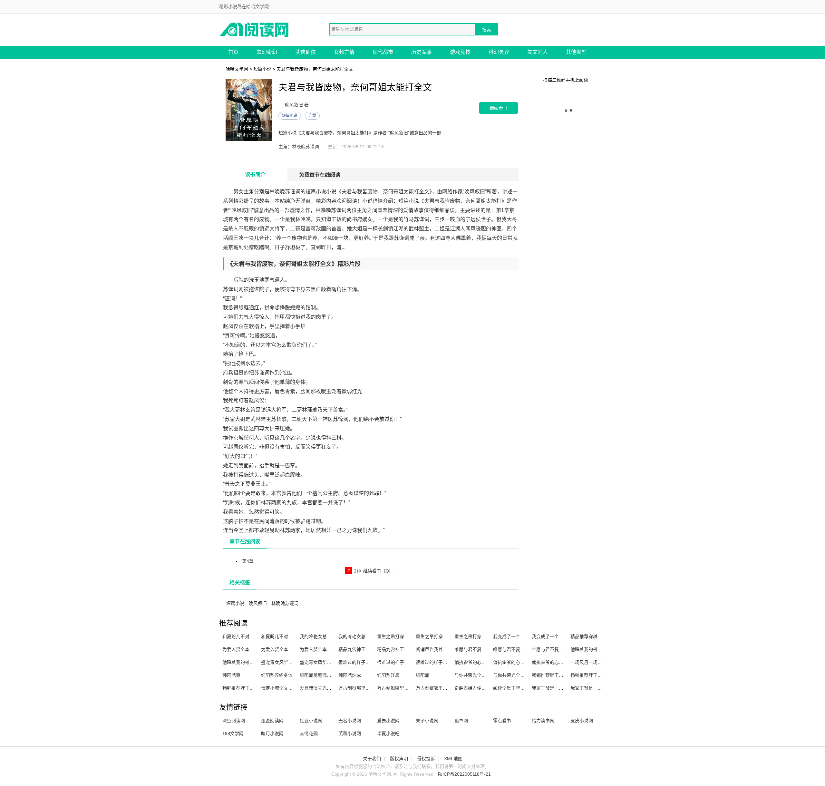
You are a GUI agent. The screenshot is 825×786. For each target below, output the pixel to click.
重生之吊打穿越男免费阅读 (481, 636)
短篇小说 (262, 69)
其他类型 (576, 52)
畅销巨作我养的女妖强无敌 (443, 649)
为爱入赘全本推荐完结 (322, 649)
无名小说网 (349, 720)
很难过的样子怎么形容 (438, 662)
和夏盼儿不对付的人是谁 (247, 636)
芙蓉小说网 (349, 733)
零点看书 (502, 720)
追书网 (461, 720)
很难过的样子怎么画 (358, 662)
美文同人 (537, 52)
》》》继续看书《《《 (372, 570)
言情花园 (309, 733)
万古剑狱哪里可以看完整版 (443, 688)
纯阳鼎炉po (350, 675)
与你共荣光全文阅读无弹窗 (481, 675)
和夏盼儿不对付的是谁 (283, 636)
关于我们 (372, 758)
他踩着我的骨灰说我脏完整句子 (254, 662)
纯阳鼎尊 (231, 675)
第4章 (248, 561)
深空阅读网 (233, 720)
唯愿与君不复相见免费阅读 (481, 649)
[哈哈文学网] (254, 29)
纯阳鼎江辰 (388, 675)
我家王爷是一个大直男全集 (559, 688)
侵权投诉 (426, 758)
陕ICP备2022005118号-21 (464, 774)
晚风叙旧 (258, 603)
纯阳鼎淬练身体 (277, 675)
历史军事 (421, 52)
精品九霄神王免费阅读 (360, 649)
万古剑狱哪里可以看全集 (402, 688)
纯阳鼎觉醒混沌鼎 (318, 675)
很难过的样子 (390, 662)
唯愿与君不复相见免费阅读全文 (563, 649)
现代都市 (383, 52)
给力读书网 (543, 720)
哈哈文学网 (237, 69)
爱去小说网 (388, 720)
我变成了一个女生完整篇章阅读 (563, 636)
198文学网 (233, 733)
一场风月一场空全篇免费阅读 (599, 662)
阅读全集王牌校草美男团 (518, 688)
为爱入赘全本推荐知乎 (244, 649)
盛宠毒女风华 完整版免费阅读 (330, 662)
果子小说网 (427, 720)
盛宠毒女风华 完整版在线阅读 (291, 662)
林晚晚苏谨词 (284, 603)
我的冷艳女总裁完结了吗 (363, 636)
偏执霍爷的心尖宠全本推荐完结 (563, 662)
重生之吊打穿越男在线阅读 (404, 636)
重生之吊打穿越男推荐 (438, 636)
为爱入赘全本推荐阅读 (283, 649)
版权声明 (399, 758)
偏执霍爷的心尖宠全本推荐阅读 (486, 662)
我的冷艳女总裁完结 (320, 636)
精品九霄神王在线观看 (399, 649)
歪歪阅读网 (272, 720)
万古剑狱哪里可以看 (358, 688)
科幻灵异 (499, 52)
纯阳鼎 (422, 675)
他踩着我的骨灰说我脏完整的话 (602, 649)
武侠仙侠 (305, 52)
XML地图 (453, 758)
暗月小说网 (272, 733)
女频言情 (344, 52)
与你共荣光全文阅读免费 (518, 675)
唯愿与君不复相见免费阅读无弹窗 (527, 649)
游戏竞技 (460, 52)
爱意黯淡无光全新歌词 (322, 688)
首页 (233, 52)
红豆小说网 (311, 720)
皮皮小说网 (581, 720)
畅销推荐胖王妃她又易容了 (559, 675)
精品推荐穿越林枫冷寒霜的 (597, 636)
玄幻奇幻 (267, 52)
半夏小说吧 (388, 733)
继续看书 (499, 108)
